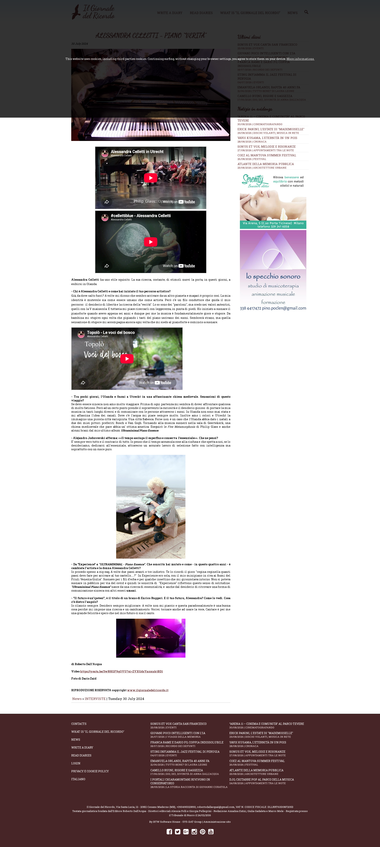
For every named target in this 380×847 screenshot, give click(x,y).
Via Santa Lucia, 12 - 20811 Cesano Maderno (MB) (145, 807)
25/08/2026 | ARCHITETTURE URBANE (262, 167)
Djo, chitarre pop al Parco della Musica (261, 781)
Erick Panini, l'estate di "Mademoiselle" (271, 129)
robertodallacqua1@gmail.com (216, 807)
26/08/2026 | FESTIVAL (252, 159)
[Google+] (186, 831)
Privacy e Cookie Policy (90, 771)
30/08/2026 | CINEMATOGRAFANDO (260, 124)
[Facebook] (169, 831)
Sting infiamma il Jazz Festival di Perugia (184, 753)
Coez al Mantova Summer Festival (267, 155)
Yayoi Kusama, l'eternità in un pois (267, 138)
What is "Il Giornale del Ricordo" (97, 732)
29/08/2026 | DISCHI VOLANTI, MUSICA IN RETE (268, 133)
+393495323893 (186, 807)
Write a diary (82, 747)
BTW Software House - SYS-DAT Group (177, 821)
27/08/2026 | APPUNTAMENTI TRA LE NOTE (266, 150)
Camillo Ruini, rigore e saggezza (184, 772)
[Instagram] (194, 831)
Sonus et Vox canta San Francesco (178, 725)
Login (75, 763)
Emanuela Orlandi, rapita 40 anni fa (179, 762)
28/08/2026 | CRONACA (252, 141)
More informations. (300, 59)
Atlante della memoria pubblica (266, 164)
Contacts (78, 724)
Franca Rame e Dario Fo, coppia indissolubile (186, 744)
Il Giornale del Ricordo (101, 807)
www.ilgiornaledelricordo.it (147, 690)
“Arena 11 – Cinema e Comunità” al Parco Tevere (266, 725)
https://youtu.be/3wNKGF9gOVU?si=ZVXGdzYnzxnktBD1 (121, 671)
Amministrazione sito (217, 821)
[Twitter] (177, 831)
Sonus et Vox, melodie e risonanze (267, 146)
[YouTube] (211, 831)
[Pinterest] (202, 831)
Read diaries (81, 755)
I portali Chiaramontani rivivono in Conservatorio (189, 783)
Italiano (78, 779)
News (77, 698)
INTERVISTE (95, 698)
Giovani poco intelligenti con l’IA (177, 734)
